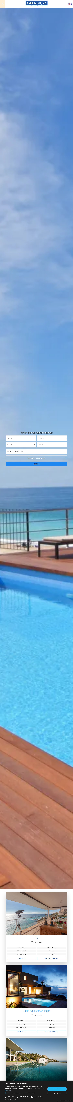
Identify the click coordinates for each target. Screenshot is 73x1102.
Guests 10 (21, 947)
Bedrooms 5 (21, 951)
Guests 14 (21, 1021)
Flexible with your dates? (36, 458)
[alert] (36, 1091)
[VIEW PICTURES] (36, 913)
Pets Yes (51, 1027)
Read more (8, 1090)
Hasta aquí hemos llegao (36, 1010)
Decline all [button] (57, 1093)
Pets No (51, 954)
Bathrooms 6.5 (21, 1027)
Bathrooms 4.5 (21, 954)
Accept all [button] (57, 1089)
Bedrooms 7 (21, 1024)
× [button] (71, 1082)
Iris (36, 937)
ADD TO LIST (37, 942)
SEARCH (36, 464)
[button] (25, 1100)
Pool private (51, 947)
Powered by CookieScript (64, 1101)
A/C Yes (51, 951)
